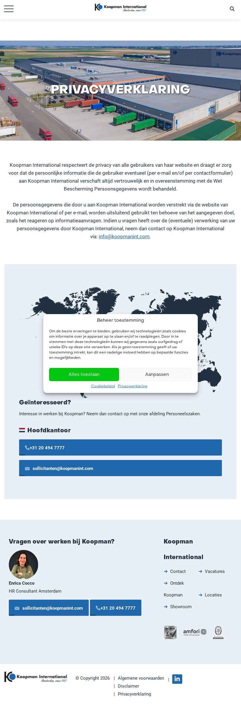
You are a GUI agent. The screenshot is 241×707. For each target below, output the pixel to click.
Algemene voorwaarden (141, 678)
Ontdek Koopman (174, 589)
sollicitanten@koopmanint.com (63, 468)
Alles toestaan (84, 375)
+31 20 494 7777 (47, 448)
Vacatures (215, 571)
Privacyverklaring (132, 386)
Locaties (213, 595)
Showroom (181, 606)
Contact (178, 571)
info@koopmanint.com (124, 236)
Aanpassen (157, 375)
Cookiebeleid (103, 386)
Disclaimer (128, 686)
